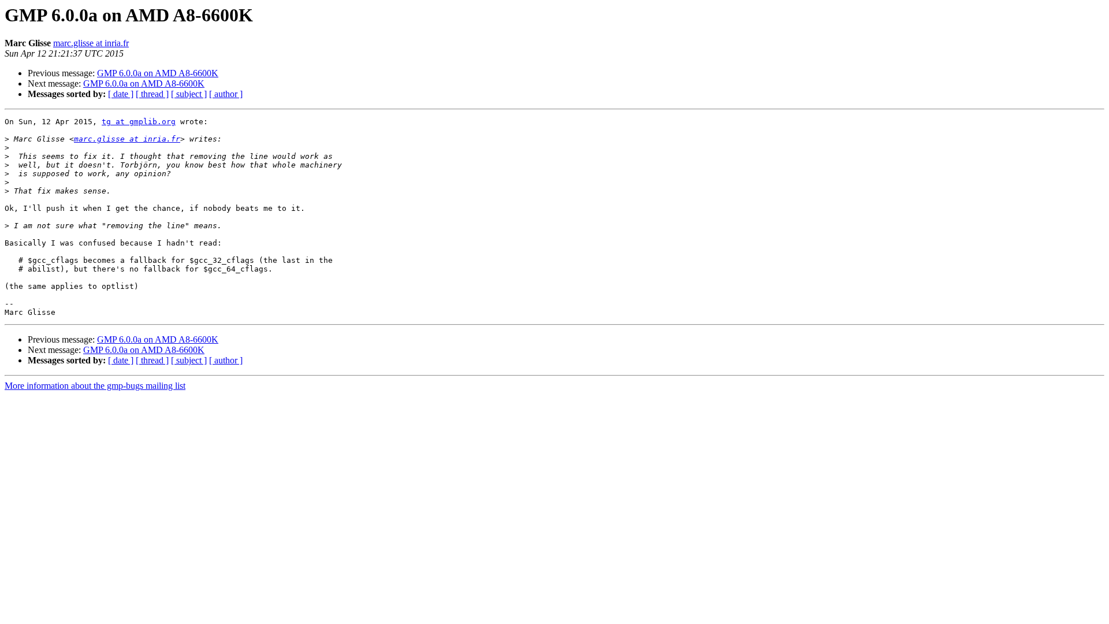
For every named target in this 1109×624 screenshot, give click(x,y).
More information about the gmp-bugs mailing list (95, 386)
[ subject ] (189, 94)
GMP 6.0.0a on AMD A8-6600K (157, 73)
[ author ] (226, 94)
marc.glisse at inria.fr (91, 43)
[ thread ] (152, 94)
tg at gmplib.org (139, 121)
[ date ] (120, 94)
